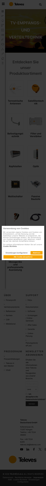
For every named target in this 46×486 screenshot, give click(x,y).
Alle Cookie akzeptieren (23, 257)
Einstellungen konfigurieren (17, 253)
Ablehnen (36, 253)
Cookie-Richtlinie (10, 246)
